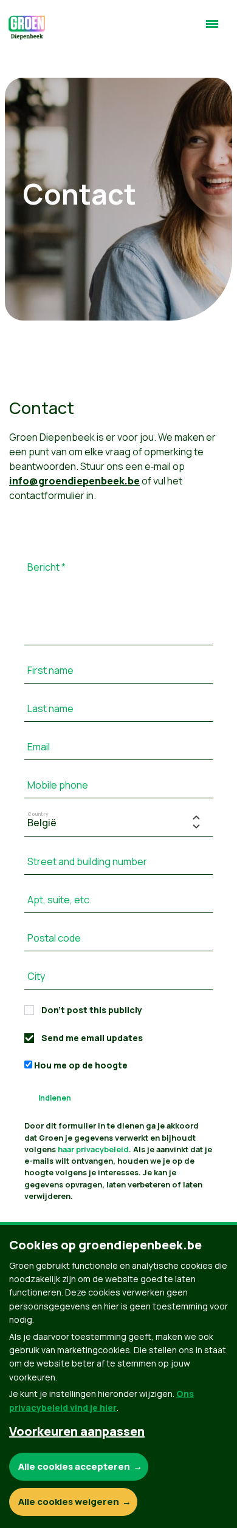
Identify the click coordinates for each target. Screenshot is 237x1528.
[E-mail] (25, 1474)
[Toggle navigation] (212, 29)
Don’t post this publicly (91, 1010)
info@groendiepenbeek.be (74, 480)
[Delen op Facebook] (25, 1405)
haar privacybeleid (93, 1149)
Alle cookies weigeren (68, 1501)
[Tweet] (25, 1439)
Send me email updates (92, 1038)
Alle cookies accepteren (74, 1466)
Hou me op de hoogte (80, 1065)
